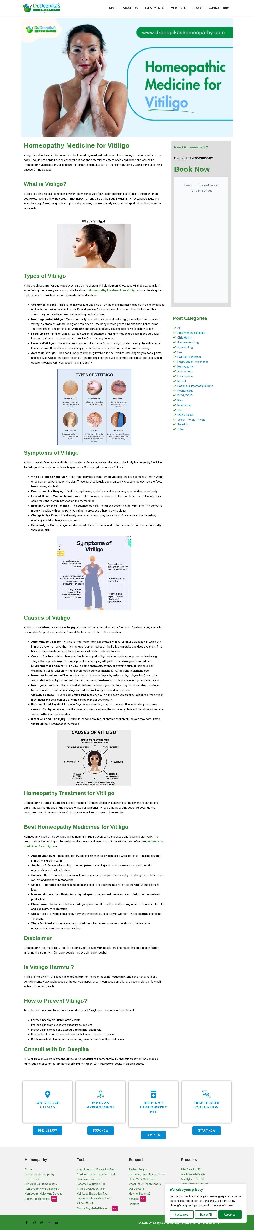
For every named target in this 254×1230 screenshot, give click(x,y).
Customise (181, 1214)
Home (112, 8)
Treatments (154, 8)
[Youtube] (56, 1222)
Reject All (206, 1214)
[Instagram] (34, 1222)
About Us (130, 8)
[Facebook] (26, 1222)
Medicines (178, 8)
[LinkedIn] (49, 1222)
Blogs (197, 8)
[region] (206, 1203)
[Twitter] (41, 1222)
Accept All (230, 1214)
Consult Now (219, 8)
